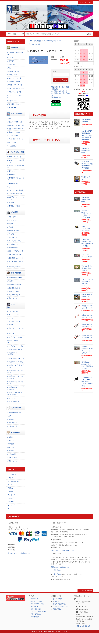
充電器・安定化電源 (14, 412)
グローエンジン (13, 311)
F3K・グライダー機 (14, 78)
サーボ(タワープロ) (14, 241)
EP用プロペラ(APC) (15, 349)
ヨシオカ (11, 502)
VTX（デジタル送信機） (16, 190)
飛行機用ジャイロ (14, 247)
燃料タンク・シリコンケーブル (15, 329)
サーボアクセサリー (14, 254)
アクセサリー (12, 423)
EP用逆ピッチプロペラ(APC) (15, 383)
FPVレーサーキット (14, 157)
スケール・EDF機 (14, 81)
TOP (30, 41)
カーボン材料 (12, 457)
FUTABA (11, 61)
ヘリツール (12, 142)
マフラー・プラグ (14, 321)
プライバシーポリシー (60, 606)
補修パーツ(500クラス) (16, 129)
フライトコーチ (13, 220)
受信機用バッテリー (14, 284)
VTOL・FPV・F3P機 (15, 85)
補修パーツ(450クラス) (16, 125)
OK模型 (10, 491)
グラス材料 (12, 454)
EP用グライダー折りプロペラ (15, 366)
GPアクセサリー (13, 398)
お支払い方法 (57, 599)
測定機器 (11, 419)
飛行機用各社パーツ (14, 104)
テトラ (10, 484)
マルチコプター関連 (17, 152)
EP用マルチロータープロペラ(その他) (15, 394)
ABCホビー (11, 498)
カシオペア (11, 495)
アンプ (10, 325)
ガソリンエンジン (14, 315)
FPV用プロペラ (13, 183)
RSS (54, 609)
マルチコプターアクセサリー (15, 167)
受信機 (10, 227)
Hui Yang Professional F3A (15, 53)
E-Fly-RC (11, 478)
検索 (89, 34)
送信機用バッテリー (14, 288)
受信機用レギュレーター (16, 258)
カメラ (10, 187)
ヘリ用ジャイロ (13, 135)
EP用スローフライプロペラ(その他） (15, 377)
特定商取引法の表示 (59, 604)
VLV (9, 68)
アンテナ (11, 202)
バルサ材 (11, 451)
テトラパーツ (12, 101)
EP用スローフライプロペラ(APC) (15, 372)
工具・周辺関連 (16, 408)
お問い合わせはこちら (83, 626)
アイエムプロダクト (35, 44)
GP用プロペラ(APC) (15, 337)
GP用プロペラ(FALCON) (12, 342)
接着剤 (10, 437)
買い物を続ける (56, 97)
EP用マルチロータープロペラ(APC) (15, 388)
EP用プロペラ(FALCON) (16, 358)
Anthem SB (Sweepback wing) (85, 150)
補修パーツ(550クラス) (16, 132)
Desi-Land (11, 64)
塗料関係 (11, 444)
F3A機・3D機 (12, 75)
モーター (11, 318)
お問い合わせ (57, 570)
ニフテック (11, 505)
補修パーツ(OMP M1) (15, 122)
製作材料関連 (15, 432)
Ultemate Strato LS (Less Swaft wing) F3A (86, 268)
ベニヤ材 (11, 447)
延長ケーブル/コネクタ (15, 251)
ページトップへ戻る (85, 590)
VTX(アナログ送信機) (15, 194)
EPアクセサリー (13, 401)
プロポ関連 (14, 212)
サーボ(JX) (11, 234)
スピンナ (11, 334)
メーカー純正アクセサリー (15, 262)
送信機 (10, 224)
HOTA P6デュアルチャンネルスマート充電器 (86, 228)
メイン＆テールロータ (15, 139)
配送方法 (56, 601)
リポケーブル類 (13, 291)
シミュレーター (13, 426)
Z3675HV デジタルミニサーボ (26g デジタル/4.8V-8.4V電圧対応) (87, 382)
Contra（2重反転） (14, 71)
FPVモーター (12, 171)
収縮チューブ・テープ (15, 461)
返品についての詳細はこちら (60, 567)
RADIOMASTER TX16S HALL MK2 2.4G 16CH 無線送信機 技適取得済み (87, 135)
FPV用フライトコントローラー (15, 179)
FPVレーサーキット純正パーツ (15, 161)
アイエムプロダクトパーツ (52, 41)
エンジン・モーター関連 (15, 305)
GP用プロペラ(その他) (15, 346)
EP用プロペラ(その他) (15, 362)
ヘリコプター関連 (17, 114)
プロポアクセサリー (14, 267)
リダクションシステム (15, 92)
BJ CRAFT (11, 58)
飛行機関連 (37, 41)
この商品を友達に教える (59, 91)
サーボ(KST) (12, 237)
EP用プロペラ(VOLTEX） (12, 354)
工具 (9, 416)
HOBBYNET (12, 474)
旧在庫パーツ (12, 107)
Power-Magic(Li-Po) (15, 278)
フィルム (11, 440)
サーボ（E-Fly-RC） (15, 230)
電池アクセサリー (14, 298)
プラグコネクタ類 (14, 295)
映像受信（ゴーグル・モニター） (15, 198)
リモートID (12, 217)
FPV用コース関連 (14, 206)
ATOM (59, 609)
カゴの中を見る (86, 2)
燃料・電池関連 (16, 273)
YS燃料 (10, 281)
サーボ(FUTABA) (13, 244)
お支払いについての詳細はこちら (19, 553)
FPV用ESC (12, 174)
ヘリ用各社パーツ (14, 146)
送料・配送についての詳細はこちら (62, 550)
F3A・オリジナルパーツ (16, 88)
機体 (9, 118)
